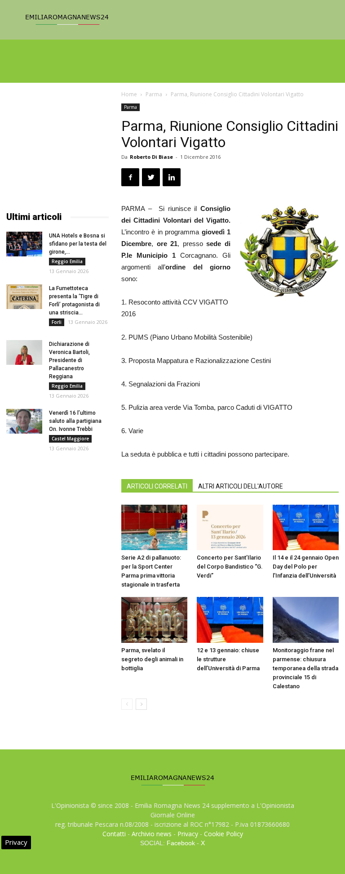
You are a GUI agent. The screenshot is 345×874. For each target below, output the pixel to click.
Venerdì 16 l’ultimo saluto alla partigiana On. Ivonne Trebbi (75, 421)
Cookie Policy (223, 833)
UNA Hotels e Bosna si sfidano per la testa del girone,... (77, 244)
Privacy (187, 833)
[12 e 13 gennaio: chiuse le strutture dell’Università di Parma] (230, 619)
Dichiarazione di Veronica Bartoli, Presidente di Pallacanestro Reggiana (69, 360)
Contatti (114, 833)
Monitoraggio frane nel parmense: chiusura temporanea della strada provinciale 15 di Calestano (305, 668)
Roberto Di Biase (151, 156)
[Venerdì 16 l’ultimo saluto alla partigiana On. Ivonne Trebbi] (24, 421)
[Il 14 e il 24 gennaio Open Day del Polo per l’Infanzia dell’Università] (306, 527)
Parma (154, 94)
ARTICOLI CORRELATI (157, 486)
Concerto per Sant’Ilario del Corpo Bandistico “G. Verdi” (230, 566)
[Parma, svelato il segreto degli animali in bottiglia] (154, 619)
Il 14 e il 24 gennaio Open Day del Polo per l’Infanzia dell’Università (306, 566)
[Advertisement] (57, 148)
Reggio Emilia (67, 261)
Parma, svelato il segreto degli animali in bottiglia (152, 659)
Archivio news (152, 833)
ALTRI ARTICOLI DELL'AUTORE (240, 486)
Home (129, 94)
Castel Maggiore (70, 438)
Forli (57, 322)
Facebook (181, 843)
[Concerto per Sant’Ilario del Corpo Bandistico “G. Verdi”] (230, 527)
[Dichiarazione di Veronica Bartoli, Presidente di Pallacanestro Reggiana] (24, 352)
